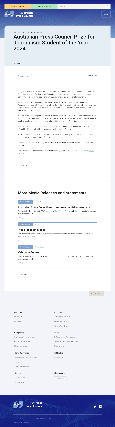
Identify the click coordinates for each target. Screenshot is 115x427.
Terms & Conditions (51, 419)
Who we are (18, 321)
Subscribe (60, 379)
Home (15, 32)
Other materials (59, 346)
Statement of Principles (62, 317)
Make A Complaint (17, 6)
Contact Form (19, 382)
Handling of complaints (22, 341)
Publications (58, 357)
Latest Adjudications (44, 6)
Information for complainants (24, 337)
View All (24, 274)
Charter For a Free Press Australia (66, 341)
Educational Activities (22, 366)
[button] (106, 14)
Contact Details (20, 377)
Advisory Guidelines (61, 326)
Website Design (17, 422)
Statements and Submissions (64, 337)
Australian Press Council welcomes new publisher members (54, 207)
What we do (18, 317)
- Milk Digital (26, 422)
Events (17, 362)
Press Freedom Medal (31, 229)
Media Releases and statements (30, 32)
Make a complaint (20, 346)
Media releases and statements (26, 357)
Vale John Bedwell (29, 252)
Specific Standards (60, 321)
